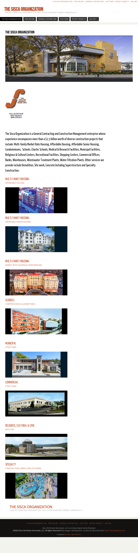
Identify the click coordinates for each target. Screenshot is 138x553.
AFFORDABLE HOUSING (14, 183)
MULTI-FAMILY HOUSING (17, 179)
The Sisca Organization (62, 1)
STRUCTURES (10, 347)
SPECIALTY (10, 464)
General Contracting (94, 1)
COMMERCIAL (11, 382)
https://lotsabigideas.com (114, 530)
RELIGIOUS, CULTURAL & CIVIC (20, 425)
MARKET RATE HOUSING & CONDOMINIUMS (23, 265)
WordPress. (77, 535)
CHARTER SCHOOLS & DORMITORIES (20, 304)
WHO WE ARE (79, 1)
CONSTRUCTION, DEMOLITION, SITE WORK (23, 468)
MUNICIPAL (10, 343)
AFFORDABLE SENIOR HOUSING (18, 222)
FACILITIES (9, 429)
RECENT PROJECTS (122, 1)
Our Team (110, 1)
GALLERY (134, 1)
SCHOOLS (9, 300)
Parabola (68, 535)
